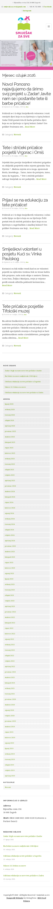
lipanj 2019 (9, 748)
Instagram (27, 11)
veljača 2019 (10, 770)
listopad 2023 (10, 557)
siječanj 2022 (10, 666)
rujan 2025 (9, 448)
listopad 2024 (10, 497)
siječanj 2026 (10, 426)
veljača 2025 (10, 475)
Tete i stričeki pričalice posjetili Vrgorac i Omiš (23, 150)
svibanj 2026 (10, 409)
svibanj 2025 (10, 459)
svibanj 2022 (10, 645)
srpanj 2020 (9, 710)
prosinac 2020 (10, 699)
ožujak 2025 (9, 470)
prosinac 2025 (10, 431)
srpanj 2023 (9, 573)
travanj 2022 (10, 650)
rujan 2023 (9, 562)
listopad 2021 (10, 683)
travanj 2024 (10, 524)
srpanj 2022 (9, 639)
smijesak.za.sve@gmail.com (15, 7)
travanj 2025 (10, 464)
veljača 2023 (10, 601)
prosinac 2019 (10, 721)
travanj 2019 (10, 759)
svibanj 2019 (10, 754)
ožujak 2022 (9, 655)
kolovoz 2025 (10, 453)
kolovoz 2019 (10, 737)
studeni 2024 (10, 491)
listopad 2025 (10, 442)
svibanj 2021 (10, 688)
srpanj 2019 (9, 743)
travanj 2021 (10, 694)
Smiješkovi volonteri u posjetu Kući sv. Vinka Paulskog (22, 253)
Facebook (48, 7)
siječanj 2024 (10, 541)
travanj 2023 (10, 590)
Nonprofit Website (14, 898)
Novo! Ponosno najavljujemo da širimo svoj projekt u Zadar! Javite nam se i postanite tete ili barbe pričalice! (26, 94)
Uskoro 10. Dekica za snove (15, 387)
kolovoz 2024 (10, 508)
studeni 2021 (10, 677)
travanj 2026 (10, 415)
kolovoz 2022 (10, 634)
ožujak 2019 (9, 765)
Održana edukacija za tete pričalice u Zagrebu (23, 382)
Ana (27, 107)
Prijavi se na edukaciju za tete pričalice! (25, 202)
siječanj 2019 (10, 776)
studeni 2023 (10, 551)
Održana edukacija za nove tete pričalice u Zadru (24, 392)
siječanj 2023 (10, 606)
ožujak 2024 (9, 530)
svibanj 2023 (10, 584)
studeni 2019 (10, 727)
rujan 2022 (9, 628)
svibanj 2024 (10, 519)
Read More (30, 126)
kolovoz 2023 (10, 568)
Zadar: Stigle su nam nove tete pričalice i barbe (23, 371)
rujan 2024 (9, 502)
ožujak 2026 (9, 420)
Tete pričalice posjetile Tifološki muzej (22, 309)
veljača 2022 (10, 661)
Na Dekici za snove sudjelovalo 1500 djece (21, 376)
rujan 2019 (9, 732)
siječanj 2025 (10, 480)
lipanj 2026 (9, 404)
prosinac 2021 (10, 672)
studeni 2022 (10, 617)
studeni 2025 (10, 437)
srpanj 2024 (9, 513)
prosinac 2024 (10, 486)
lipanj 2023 (9, 579)
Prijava (26, 901)
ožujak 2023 (9, 595)
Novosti (17, 134)
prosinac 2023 (10, 546)
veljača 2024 (10, 535)
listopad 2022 (10, 623)
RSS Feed (42, 898)
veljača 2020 (10, 716)
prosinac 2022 (10, 612)
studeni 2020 (10, 705)
